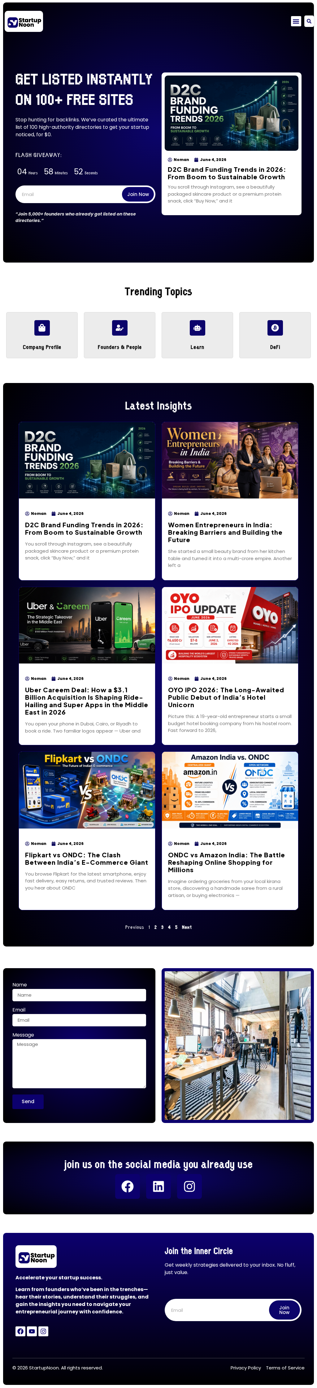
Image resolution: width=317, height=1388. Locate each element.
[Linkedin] (158, 1186)
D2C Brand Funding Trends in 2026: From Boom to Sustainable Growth (227, 173)
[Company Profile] (42, 328)
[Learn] (197, 328)
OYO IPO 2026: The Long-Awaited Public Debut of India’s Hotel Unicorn (226, 697)
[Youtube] (32, 1331)
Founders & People (120, 346)
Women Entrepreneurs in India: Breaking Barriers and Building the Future (225, 532)
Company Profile (42, 346)
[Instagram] (189, 1186)
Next (187, 926)
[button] (296, 21)
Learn (197, 346)
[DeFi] (275, 328)
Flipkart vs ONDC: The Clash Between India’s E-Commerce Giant (86, 858)
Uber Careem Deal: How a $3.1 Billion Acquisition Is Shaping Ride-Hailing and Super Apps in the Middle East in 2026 (86, 701)
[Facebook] (127, 1186)
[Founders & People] (120, 328)
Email (18, 1010)
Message (23, 1035)
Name (19, 985)
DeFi (275, 346)
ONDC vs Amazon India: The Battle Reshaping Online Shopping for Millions (226, 862)
